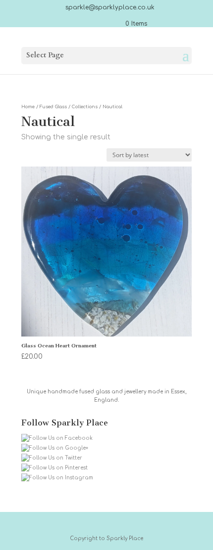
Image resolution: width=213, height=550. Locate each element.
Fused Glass (53, 106)
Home (28, 106)
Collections (85, 106)
